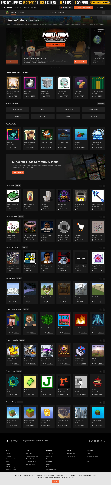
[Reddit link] (104, 441)
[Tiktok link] (92, 441)
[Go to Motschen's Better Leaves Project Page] (47, 323)
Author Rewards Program (32, 458)
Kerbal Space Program (11, 466)
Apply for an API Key (31, 461)
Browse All (21, 12)
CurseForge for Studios (92, 456)
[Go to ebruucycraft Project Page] (13, 230)
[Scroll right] (104, 186)
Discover (13, 12)
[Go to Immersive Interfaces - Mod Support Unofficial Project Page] (30, 261)
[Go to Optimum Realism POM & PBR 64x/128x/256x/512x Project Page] (13, 261)
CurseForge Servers (51, 469)
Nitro (88, 461)
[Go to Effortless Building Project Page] (63, 87)
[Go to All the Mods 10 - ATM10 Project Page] (13, 354)
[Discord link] (98, 441)
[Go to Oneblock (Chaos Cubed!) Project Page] (13, 416)
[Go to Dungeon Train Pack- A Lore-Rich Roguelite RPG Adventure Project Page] (63, 230)
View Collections (18, 172)
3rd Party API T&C (30, 464)
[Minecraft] (7, 12)
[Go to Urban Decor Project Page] (30, 87)
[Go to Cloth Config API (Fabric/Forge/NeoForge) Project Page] (30, 385)
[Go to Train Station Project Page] (97, 292)
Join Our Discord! (50, 453)
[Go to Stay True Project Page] (63, 323)
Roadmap (48, 464)
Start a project (29, 453)
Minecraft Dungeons (11, 469)
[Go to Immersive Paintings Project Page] (13, 87)
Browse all (101, 103)
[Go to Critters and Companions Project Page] (30, 138)
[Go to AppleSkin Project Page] (97, 385)
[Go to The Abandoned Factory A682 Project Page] (30, 292)
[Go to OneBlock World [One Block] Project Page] (97, 416)
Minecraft (8, 456)
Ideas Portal (49, 456)
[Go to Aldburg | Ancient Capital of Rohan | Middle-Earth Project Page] (80, 292)
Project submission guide (32, 456)
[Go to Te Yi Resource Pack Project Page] (47, 261)
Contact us (69, 458)
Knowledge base (71, 453)
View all (18, 185)
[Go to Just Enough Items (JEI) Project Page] (47, 385)
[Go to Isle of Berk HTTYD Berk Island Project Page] (63, 416)
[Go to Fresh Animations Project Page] (13, 323)
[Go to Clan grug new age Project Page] (97, 230)
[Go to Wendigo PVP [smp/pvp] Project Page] (80, 261)
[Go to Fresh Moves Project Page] (30, 323)
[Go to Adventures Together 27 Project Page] (30, 230)
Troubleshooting (71, 456)
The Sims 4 (8, 461)
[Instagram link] (89, 441)
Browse (16, 7)
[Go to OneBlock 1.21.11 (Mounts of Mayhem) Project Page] (30, 416)
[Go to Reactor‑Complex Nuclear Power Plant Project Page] (13, 292)
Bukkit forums (49, 466)
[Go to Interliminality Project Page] (63, 292)
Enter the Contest (80, 62)
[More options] (107, 7)
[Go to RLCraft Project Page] (97, 354)
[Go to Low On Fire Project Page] (80, 323)
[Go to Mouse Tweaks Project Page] (80, 385)
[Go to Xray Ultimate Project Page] (97, 323)
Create (25, 7)
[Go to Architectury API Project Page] (63, 385)
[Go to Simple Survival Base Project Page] (47, 292)
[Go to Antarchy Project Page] (80, 138)
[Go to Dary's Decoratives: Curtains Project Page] (97, 87)
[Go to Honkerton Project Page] (80, 230)
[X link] (101, 441)
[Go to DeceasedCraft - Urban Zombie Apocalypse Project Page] (30, 354)
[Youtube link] (95, 441)
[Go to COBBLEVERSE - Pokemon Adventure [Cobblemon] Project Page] (80, 354)
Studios (33, 7)
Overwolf (89, 453)
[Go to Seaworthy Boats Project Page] (63, 138)
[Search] (103, 12)
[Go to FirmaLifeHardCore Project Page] (30, 200)
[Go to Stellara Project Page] (13, 138)
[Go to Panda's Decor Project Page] (47, 87)
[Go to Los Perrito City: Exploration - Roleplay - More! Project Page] (80, 416)
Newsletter (49, 461)
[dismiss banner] (108, 2)
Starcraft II (8, 464)
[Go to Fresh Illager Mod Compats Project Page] (63, 261)
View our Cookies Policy (67, 477)
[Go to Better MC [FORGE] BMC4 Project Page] (47, 354)
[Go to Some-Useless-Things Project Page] (97, 200)
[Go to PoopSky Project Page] (47, 200)
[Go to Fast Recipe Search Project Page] (13, 200)
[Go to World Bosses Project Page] (63, 200)
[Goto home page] (7, 7)
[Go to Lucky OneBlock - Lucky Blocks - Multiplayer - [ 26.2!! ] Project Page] (47, 416)
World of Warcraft (10, 458)
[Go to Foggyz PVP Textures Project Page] (97, 261)
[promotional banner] (55, 2)
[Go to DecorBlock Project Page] (80, 87)
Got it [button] (55, 481)
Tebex (88, 458)
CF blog (48, 458)
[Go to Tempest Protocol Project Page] (97, 138)
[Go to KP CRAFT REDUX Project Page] (47, 230)
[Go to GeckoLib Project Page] (13, 385)
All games (8, 453)
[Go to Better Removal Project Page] (80, 200)
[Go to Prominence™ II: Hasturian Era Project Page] (63, 354)
